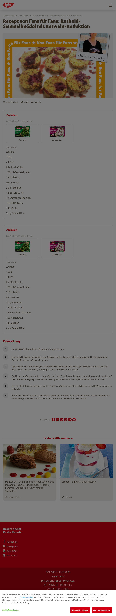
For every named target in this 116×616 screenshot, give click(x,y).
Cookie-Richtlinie (26, 597)
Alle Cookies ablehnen (101, 610)
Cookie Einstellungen (10, 610)
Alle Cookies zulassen (80, 610)
